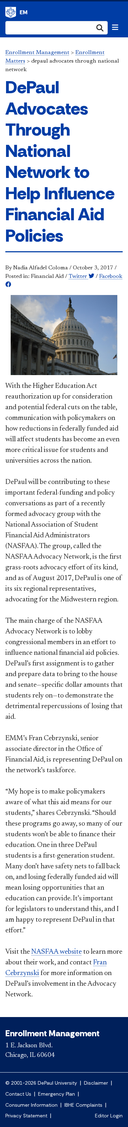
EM (23, 12)
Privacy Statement (26, 1116)
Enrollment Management (10, 12)
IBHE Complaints (83, 1105)
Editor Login (109, 1116)
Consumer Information (31, 1105)
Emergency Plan (56, 1094)
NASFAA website (56, 951)
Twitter (79, 276)
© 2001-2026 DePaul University (41, 1083)
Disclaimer (96, 1083)
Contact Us (18, 1094)
